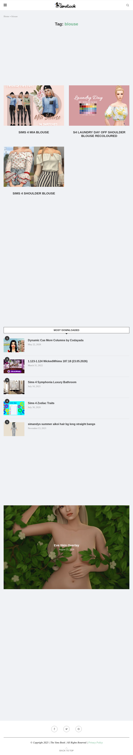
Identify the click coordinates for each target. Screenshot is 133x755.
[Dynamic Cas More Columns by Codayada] (14, 345)
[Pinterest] (79, 729)
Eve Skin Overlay (66, 545)
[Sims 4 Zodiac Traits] (14, 408)
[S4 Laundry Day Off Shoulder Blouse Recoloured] (99, 105)
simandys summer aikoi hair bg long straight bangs (61, 424)
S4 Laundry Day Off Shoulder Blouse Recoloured (99, 134)
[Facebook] (54, 729)
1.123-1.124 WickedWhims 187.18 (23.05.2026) (57, 361)
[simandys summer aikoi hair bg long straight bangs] (14, 429)
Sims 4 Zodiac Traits (41, 403)
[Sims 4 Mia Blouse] (34, 105)
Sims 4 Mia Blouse (34, 132)
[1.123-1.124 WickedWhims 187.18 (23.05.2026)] (14, 366)
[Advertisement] (66, 56)
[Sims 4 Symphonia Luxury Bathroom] (14, 387)
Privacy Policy (95, 742)
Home (6, 16)
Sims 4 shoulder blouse (34, 193)
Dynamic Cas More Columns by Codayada (55, 340)
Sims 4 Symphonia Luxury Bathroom (52, 382)
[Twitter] (66, 729)
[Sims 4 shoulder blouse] (34, 167)
